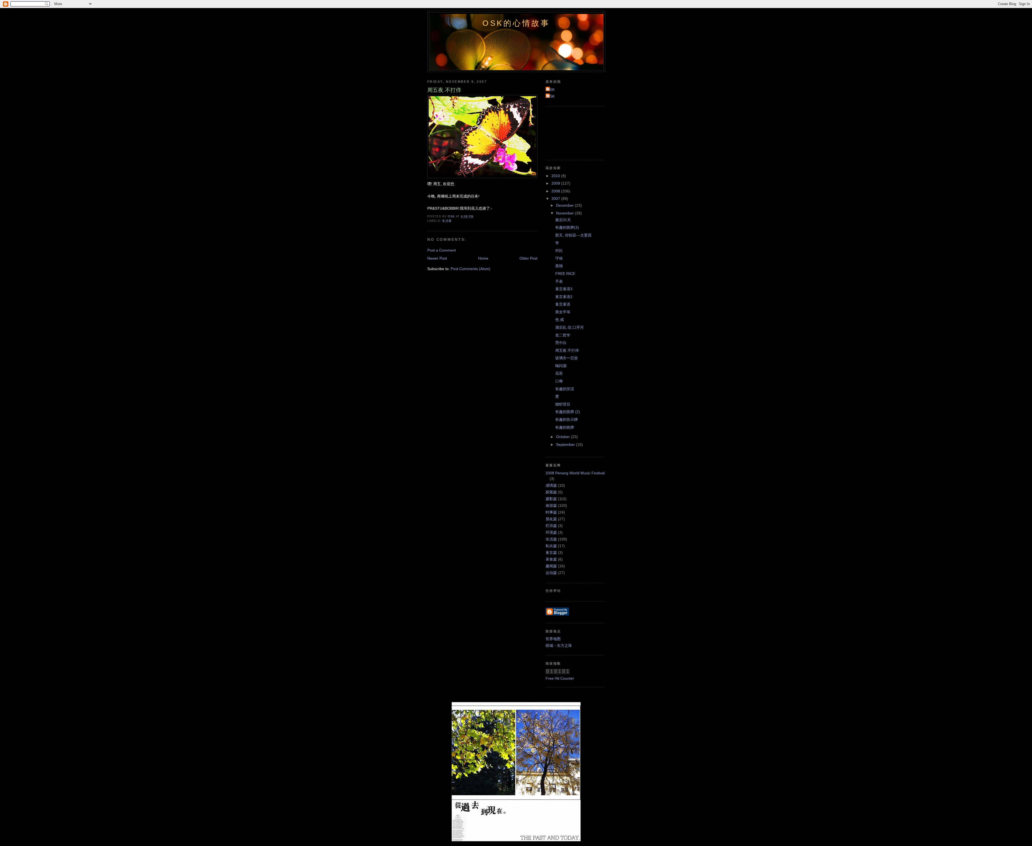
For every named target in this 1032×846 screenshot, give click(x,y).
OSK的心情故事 (516, 23)
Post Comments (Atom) (470, 269)
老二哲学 (562, 335)
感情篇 (551, 485)
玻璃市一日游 (566, 358)
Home (483, 258)
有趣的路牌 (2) (567, 412)
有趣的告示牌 (566, 419)
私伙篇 (551, 546)
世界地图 (553, 639)
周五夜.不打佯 (567, 350)
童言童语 (562, 304)
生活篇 (447, 220)
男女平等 (562, 312)
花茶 (559, 373)
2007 (556, 198)
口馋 (559, 381)
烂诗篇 (551, 526)
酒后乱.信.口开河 (569, 327)
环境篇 (551, 532)
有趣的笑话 (564, 389)
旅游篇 (551, 505)
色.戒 (559, 319)
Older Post (528, 258)
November (565, 213)
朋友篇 (551, 519)
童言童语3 (563, 289)
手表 (559, 281)
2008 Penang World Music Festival (575, 473)
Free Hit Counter (560, 678)
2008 (556, 191)
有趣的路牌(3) (567, 227)
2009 (556, 183)
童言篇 (551, 552)
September (566, 444)
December (565, 205)
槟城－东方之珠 (559, 645)
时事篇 (551, 512)
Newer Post (437, 258)
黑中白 (561, 342)
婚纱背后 (562, 404)
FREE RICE (565, 273)
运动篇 (551, 573)
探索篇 (551, 492)
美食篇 (551, 559)
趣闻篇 (551, 566)
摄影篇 (551, 499)
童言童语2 (563, 297)
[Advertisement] (570, 132)
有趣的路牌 (564, 427)
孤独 (559, 266)
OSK (551, 89)
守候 (559, 258)
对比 (559, 250)
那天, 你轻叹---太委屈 (573, 235)
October (563, 437)
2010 (556, 176)
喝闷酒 (561, 366)
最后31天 (563, 220)
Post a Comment (441, 250)
